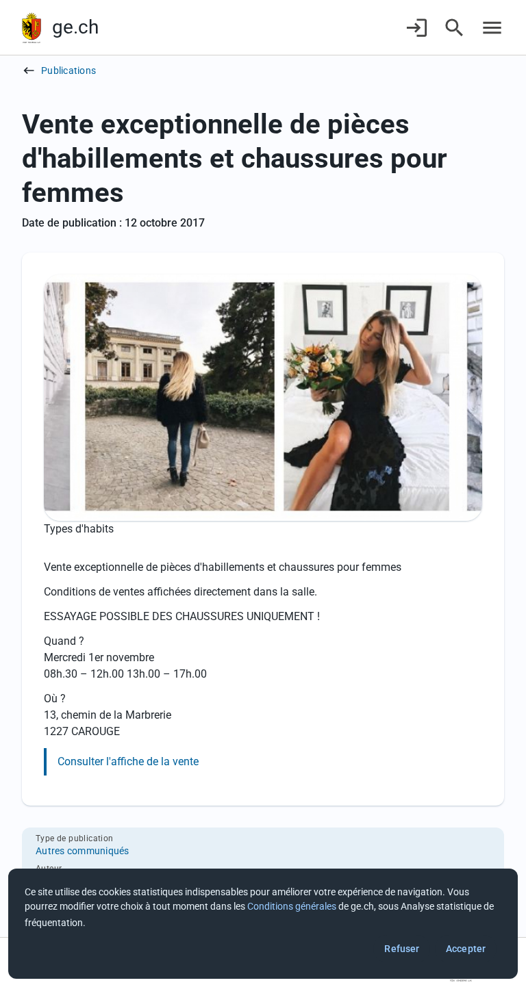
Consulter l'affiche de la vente (128, 761)
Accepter (466, 948)
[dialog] (263, 924)
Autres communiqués (82, 850)
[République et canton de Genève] (31, 27)
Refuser (401, 948)
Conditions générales (291, 906)
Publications (68, 70)
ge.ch (75, 27)
